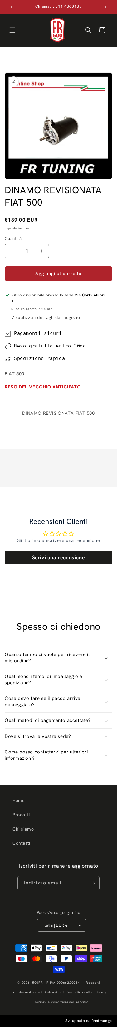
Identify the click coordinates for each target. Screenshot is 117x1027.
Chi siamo (23, 829)
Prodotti (21, 814)
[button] (12, 30)
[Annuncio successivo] (105, 7)
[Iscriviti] (92, 883)
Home (18, 800)
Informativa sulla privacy (85, 992)
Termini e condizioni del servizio (62, 1002)
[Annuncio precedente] (11, 7)
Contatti (21, 843)
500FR (37, 982)
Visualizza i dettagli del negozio (45, 317)
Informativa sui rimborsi (37, 992)
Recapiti (93, 982)
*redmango (102, 1020)
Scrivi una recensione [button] (58, 557)
